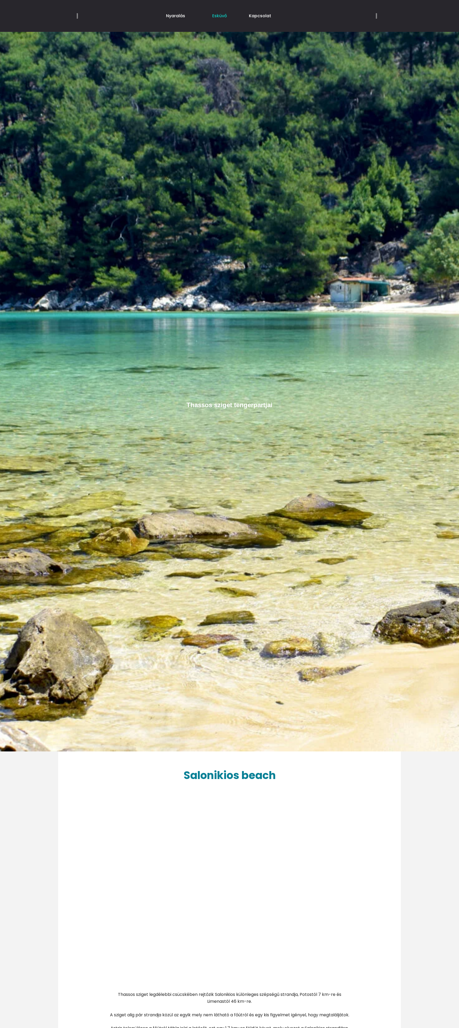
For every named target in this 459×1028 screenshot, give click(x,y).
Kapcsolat (260, 16)
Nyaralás (175, 16)
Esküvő (219, 16)
